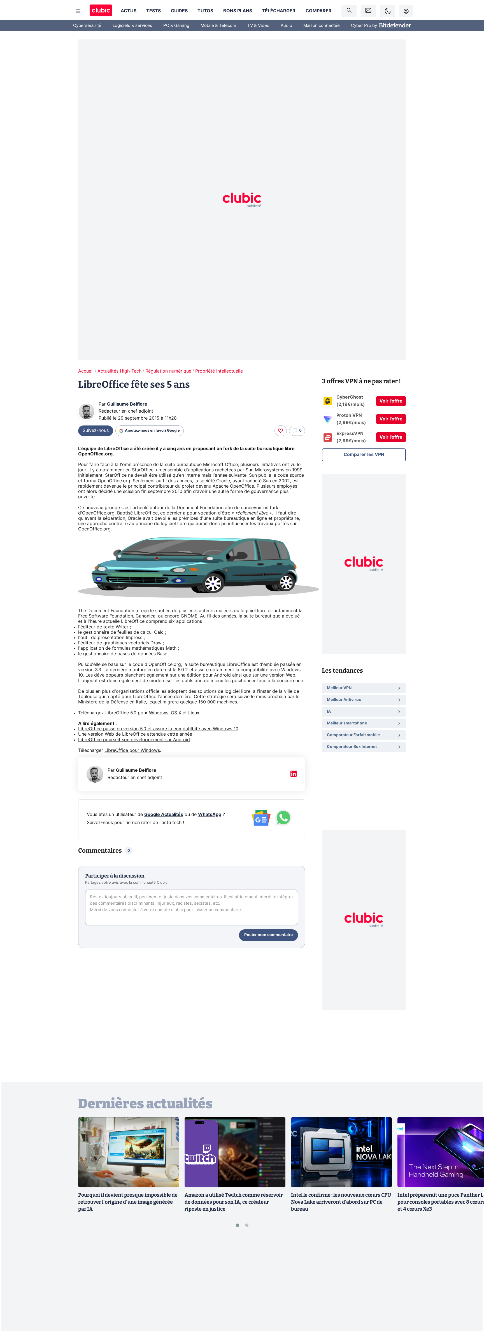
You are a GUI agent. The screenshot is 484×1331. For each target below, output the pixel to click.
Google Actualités (163, 814)
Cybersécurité (87, 26)
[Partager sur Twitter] (470, 1301)
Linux (193, 713)
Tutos (205, 11)
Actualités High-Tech (119, 371)
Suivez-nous (96, 430)
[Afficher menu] (78, 11)
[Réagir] (281, 431)
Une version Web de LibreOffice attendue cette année (135, 734)
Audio (286, 26)
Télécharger (278, 11)
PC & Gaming (176, 26)
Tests (153, 11)
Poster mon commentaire (268, 935)
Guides (179, 11)
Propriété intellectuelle (219, 371)
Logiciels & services (132, 26)
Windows (158, 713)
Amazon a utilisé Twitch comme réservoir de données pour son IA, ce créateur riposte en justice (234, 1202)
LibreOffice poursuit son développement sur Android (134, 740)
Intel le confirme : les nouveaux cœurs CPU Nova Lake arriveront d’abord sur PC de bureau (341, 1202)
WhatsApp (209, 814)
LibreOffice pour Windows (132, 750)
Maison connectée (321, 26)
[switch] (387, 11)
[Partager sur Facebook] (470, 1283)
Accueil (86, 371)
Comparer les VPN (364, 454)
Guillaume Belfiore (127, 404)
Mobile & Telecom (218, 26)
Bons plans (237, 11)
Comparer (319, 11)
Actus (128, 11)
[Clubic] (100, 11)
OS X (176, 713)
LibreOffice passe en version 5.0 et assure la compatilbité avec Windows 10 (158, 729)
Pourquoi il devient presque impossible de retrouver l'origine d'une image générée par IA (128, 1202)
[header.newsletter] (368, 11)
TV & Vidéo (258, 26)
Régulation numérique (168, 371)
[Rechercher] (349, 11)
